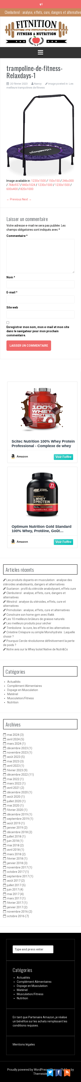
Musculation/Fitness (20, 698)
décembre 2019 (17, 814)
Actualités (14, 681)
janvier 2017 (15, 907)
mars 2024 (14, 743)
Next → (27, 199)
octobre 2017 (16, 871)
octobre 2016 (16, 916)
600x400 (12, 189)
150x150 (54, 180)
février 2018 (15, 858)
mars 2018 (14, 854)
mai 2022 (13, 779)
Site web (12, 307)
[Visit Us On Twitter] (50, 1072)
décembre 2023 (17, 748)
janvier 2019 (15, 827)
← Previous (13, 199)
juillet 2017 (14, 885)
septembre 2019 (18, 818)
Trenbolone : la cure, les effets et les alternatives (38, 628)
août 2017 (13, 880)
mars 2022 (14, 783)
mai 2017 (13, 894)
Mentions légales (24, 1044)
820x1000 (26, 189)
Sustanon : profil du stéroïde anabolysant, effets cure (41, 588)
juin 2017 (13, 889)
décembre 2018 (17, 832)
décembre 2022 (17, 774)
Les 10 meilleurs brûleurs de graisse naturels (35, 619)
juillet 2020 (14, 801)
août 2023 (13, 756)
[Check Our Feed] (67, 1072)
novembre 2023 (17, 752)
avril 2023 (13, 765)
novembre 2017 (17, 867)
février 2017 (15, 902)
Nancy (38, 83)
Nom (10, 277)
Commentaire (17, 235)
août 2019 (13, 823)
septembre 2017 (18, 876)
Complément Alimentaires (24, 685)
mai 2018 (13, 845)
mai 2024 (13, 734)
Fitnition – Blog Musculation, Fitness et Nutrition (41, 30)
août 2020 (13, 796)
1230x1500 (38, 180)
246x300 (68, 180)
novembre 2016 (17, 911)
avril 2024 (13, 739)
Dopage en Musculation (22, 690)
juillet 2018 (14, 836)
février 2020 (15, 810)
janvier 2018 (15, 863)
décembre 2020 (17, 792)
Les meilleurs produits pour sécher (28, 623)
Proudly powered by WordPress (28, 1069)
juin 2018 (13, 840)
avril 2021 (13, 787)
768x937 (14, 185)
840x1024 (28, 185)
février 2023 (15, 770)
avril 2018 (13, 849)
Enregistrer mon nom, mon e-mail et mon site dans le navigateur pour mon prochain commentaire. (37, 331)
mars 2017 (14, 898)
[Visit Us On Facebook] (58, 1072)
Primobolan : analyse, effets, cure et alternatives (38, 610)
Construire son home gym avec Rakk (30, 614)
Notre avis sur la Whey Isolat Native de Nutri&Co (37, 649)
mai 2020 (13, 805)
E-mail (11, 292)
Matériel (12, 694)
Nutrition (12, 702)
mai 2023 (13, 761)
